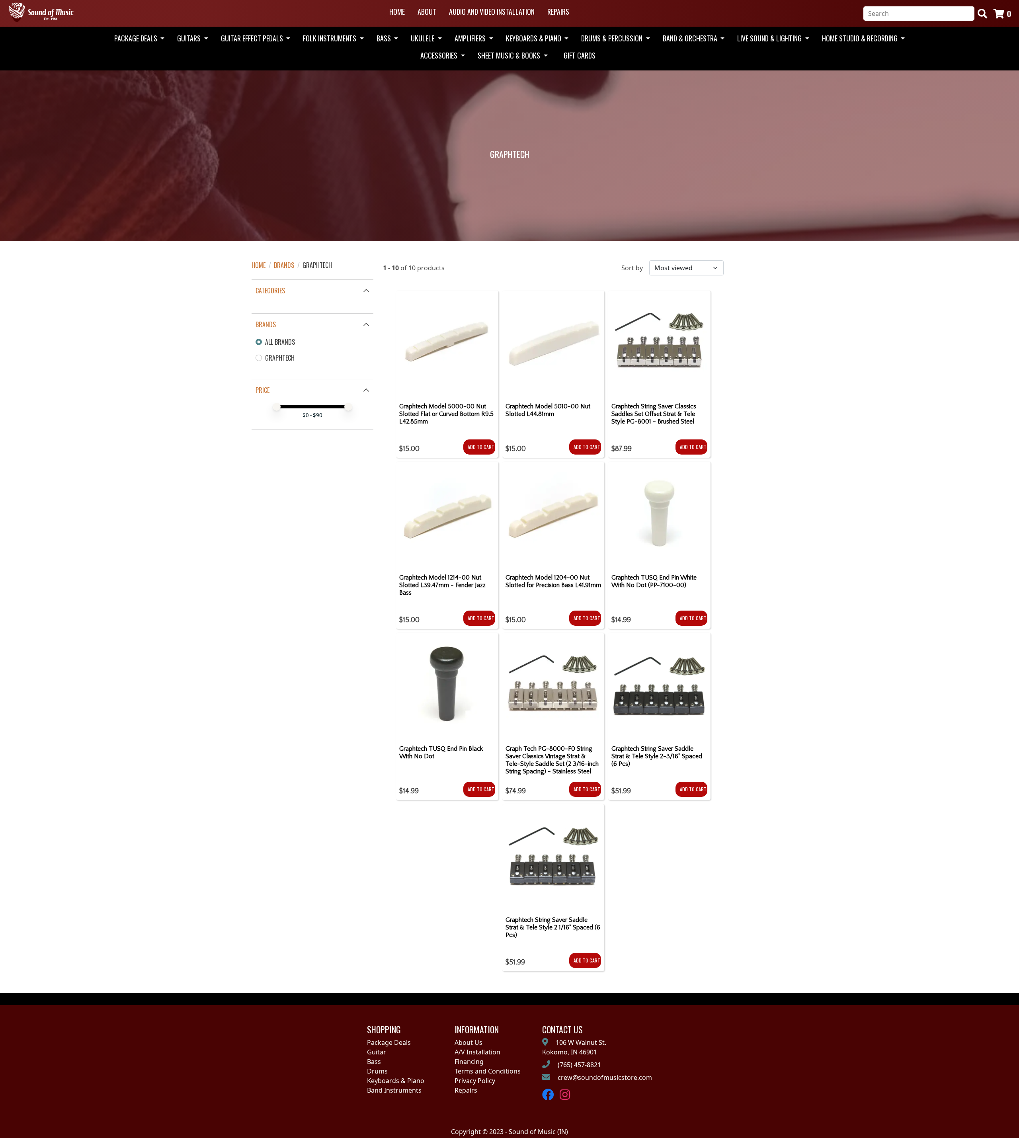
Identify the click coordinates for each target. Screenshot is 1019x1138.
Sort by (632, 268)
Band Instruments (394, 1090)
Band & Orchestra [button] (691, 38)
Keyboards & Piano (395, 1080)
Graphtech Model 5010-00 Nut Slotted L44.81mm (548, 410)
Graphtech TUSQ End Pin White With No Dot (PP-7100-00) (654, 581)
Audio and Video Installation (492, 11)
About (427, 11)
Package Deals (389, 1042)
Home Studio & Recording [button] (860, 38)
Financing (469, 1061)
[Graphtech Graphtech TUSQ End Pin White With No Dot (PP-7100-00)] (659, 515)
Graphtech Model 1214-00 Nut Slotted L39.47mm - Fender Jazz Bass (442, 585)
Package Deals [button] (136, 38)
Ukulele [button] (423, 38)
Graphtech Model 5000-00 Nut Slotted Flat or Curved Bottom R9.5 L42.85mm (446, 414)
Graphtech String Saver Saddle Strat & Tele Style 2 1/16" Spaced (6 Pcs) (553, 927)
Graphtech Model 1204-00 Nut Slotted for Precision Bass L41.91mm (553, 581)
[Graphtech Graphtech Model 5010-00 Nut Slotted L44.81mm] (553, 343)
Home (397, 11)
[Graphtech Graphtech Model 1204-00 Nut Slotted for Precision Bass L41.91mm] (553, 515)
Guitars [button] (189, 38)
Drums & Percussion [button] (612, 38)
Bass (374, 1061)
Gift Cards (579, 55)
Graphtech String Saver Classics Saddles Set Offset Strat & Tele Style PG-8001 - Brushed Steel (653, 414)
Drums (377, 1071)
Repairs (558, 11)
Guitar (376, 1052)
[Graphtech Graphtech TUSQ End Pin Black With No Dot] (447, 686)
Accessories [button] (439, 55)
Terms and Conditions (488, 1071)
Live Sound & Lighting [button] (770, 38)
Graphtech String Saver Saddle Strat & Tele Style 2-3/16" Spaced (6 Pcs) (656, 756)
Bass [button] (384, 38)
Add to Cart (481, 446)
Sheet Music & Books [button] (510, 55)
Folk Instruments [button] (330, 38)
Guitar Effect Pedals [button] (253, 38)
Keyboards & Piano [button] (534, 38)
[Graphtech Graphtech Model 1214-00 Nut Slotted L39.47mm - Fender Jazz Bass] (447, 515)
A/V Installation (477, 1052)
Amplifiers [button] (471, 38)
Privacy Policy (475, 1080)
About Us (468, 1042)
